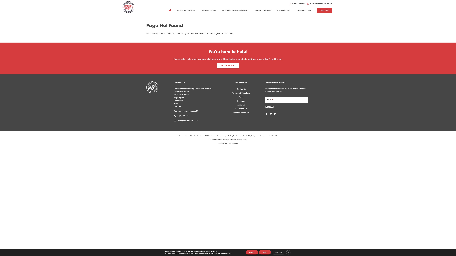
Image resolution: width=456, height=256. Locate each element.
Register (269, 107)
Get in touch (228, 65)
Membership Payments (186, 10)
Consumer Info (283, 10)
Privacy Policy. (242, 139)
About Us (241, 105)
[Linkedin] (275, 113)
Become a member (262, 10)
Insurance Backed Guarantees (235, 10)
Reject (265, 252)
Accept (251, 252)
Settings (278, 252)
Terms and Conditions (241, 93)
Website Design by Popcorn (228, 143)
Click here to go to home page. (218, 34)
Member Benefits (209, 10)
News (241, 97)
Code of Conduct (303, 10)
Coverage (241, 101)
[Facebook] (266, 113)
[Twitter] (271, 113)
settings (228, 253)
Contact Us (324, 10)
